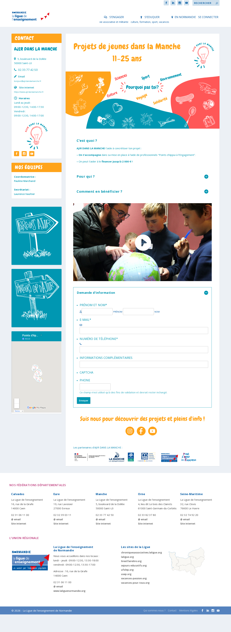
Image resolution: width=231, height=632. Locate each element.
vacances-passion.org (134, 578)
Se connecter (208, 17)
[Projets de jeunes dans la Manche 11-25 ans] (143, 81)
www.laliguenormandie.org (69, 590)
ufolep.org (127, 569)
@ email (16, 519)
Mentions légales (188, 610)
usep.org (126, 574)
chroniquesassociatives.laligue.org (141, 552)
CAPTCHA (86, 372)
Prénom (117, 311)
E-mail (85, 320)
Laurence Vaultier (24, 194)
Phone (85, 380)
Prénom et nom (93, 305)
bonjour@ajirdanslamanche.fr (27, 81)
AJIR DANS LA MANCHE (35, 49)
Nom (157, 311)
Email (21, 76)
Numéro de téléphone (99, 339)
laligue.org (127, 556)
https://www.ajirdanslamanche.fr (29, 92)
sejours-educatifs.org (134, 565)
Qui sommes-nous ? (154, 610)
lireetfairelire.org (131, 561)
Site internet (26, 87)
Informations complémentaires (106, 358)
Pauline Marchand (24, 181)
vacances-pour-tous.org (135, 582)
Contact (172, 610)
